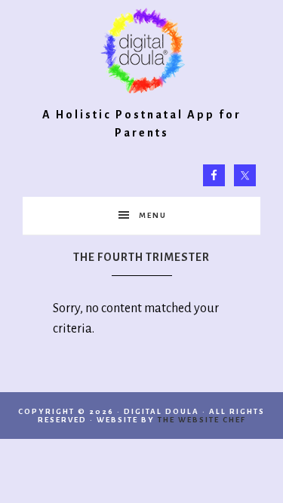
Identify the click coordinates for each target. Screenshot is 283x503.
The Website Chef (202, 420)
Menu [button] (153, 215)
